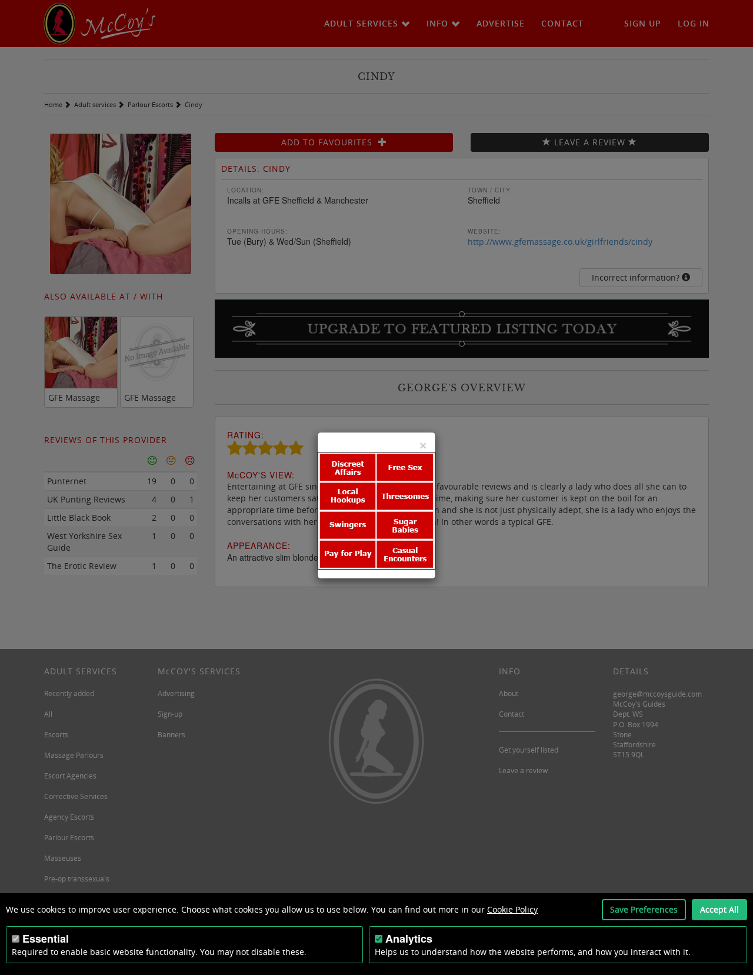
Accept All (719, 909)
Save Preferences (644, 909)
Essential (45, 938)
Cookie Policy (512, 909)
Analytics (408, 938)
